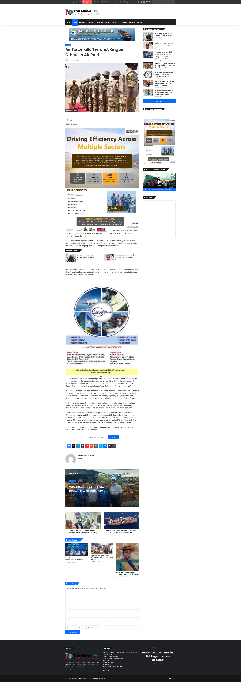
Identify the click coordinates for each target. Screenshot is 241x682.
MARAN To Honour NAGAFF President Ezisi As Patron (164, 34)
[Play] (145, 189)
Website (106, 620)
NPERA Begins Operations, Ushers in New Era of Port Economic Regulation (164, 92)
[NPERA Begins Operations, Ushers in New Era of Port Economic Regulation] (148, 92)
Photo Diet (123, 22)
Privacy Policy (107, 671)
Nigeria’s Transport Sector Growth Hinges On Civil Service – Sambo (102, 557)
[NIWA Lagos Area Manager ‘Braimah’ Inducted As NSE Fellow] (127, 557)
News (75, 22)
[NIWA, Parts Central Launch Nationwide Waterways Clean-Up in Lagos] (148, 83)
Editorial (82, 22)
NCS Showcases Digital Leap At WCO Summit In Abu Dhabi (76, 559)
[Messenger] (105, 446)
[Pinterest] (87, 446)
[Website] (79, 458)
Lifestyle (132, 22)
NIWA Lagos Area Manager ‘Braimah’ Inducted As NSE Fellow (127, 573)
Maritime (91, 22)
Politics (107, 22)
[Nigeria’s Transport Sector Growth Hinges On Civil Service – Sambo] (102, 548)
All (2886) (159, 101)
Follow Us (149, 197)
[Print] (114, 446)
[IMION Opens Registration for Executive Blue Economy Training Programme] (148, 74)
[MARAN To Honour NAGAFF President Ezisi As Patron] (71, 258)
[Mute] (170, 189)
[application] (159, 182)
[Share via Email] (110, 446)
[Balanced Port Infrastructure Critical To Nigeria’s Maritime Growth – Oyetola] (148, 65)
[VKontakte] (96, 446)
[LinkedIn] (78, 446)
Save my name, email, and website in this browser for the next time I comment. (90, 628)
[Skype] (101, 446)
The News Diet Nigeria (98, 678)
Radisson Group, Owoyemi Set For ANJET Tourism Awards (164, 45)
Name (67, 612)
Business (100, 22)
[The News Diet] (82, 12)
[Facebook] (69, 446)
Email (67, 620)
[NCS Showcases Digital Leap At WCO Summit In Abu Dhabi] (76, 549)
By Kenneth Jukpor (74, 60)
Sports (115, 22)
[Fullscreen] (173, 189)
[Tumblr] (82, 446)
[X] (73, 446)
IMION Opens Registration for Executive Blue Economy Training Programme (165, 74)
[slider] (158, 189)
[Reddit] (91, 446)
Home (69, 22)
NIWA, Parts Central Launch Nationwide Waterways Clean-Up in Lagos (164, 83)
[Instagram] (83, 458)
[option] (102, 488)
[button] (159, 182)
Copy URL (113, 437)
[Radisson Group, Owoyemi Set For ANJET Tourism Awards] (109, 257)
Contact (139, 22)
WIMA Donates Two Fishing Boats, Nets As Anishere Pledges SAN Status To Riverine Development (164, 55)
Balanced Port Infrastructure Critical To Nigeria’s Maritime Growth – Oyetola (115, 2)
